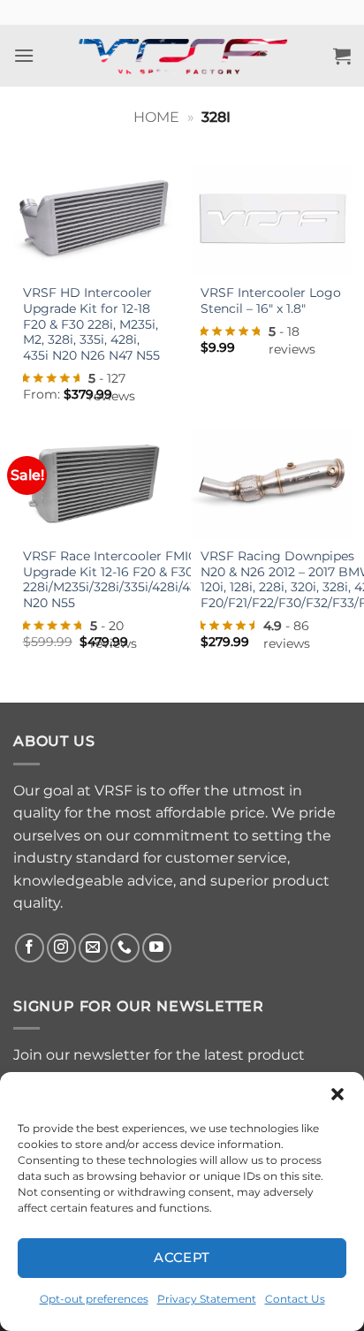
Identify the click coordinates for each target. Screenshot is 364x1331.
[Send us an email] (93, 947)
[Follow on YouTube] (156, 947)
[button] (337, 1094)
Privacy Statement (206, 1298)
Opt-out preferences (94, 1298)
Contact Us (295, 1298)
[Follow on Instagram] (61, 947)
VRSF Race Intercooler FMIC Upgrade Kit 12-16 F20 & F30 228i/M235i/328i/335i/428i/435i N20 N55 (115, 579)
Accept (182, 1257)
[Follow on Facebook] (29, 947)
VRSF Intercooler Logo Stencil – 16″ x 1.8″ (271, 300)
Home (156, 117)
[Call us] (125, 947)
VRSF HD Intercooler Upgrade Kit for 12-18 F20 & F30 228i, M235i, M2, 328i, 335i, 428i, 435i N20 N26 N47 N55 (91, 323)
